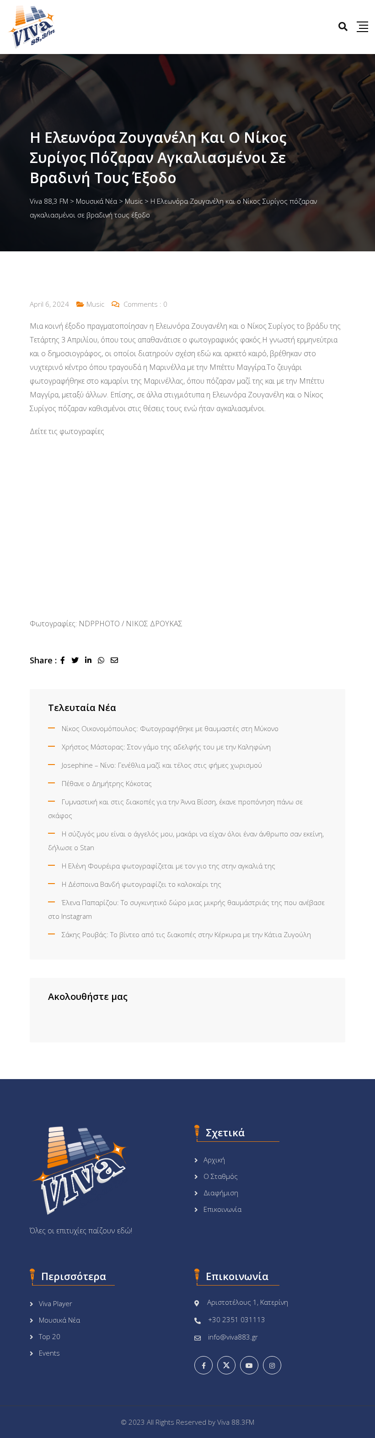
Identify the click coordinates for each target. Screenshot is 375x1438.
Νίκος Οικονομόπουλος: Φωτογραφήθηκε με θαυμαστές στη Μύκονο (170, 728)
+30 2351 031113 (236, 1319)
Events (49, 1352)
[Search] (343, 26)
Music (95, 304)
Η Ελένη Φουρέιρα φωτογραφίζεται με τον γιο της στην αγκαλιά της (168, 865)
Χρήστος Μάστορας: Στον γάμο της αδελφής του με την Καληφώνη (166, 746)
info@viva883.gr (233, 1336)
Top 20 (49, 1336)
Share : (43, 660)
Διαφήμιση (221, 1192)
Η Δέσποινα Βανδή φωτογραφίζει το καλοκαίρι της (141, 884)
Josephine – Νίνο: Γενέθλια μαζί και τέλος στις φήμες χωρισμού (162, 765)
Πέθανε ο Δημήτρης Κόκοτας (107, 783)
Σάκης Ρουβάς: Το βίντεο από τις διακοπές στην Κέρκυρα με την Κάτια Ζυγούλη (186, 934)
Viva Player (55, 1303)
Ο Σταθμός (221, 1176)
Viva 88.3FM (235, 1422)
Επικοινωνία (222, 1209)
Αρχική (214, 1159)
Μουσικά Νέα (59, 1319)
